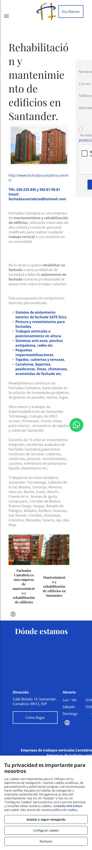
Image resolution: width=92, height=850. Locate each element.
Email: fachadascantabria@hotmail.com (37, 196)
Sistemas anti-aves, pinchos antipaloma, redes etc (39, 343)
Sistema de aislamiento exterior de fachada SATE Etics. (41, 314)
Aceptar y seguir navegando (46, 819)
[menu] (6, 16)
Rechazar (46, 841)
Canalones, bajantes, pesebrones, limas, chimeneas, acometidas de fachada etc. (41, 369)
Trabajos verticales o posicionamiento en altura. (38, 333)
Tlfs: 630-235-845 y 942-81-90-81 (34, 189)
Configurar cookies (46, 830)
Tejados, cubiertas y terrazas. (40, 359)
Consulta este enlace (67, 806)
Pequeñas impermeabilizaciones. (34, 352)
